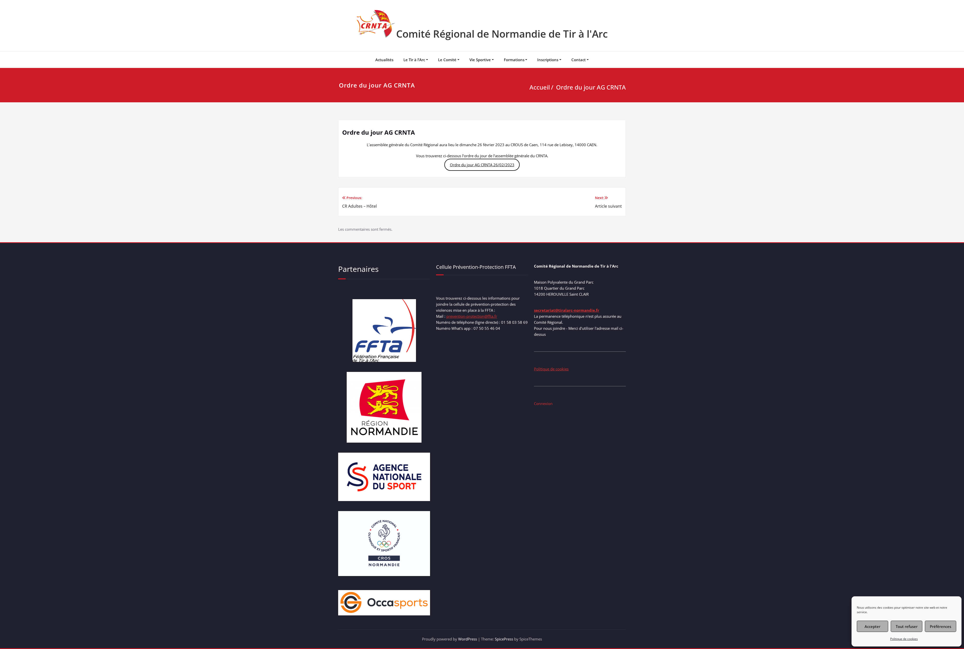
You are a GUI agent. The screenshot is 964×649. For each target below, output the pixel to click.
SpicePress (504, 638)
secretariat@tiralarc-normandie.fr (566, 310)
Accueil (539, 87)
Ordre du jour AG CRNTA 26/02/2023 (482, 164)
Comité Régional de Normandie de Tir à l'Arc (502, 34)
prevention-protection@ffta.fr (471, 316)
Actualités (384, 59)
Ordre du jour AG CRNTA (591, 87)
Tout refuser (907, 626)
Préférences (940, 626)
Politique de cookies (904, 639)
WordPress (467, 638)
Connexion (543, 403)
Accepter (872, 626)
